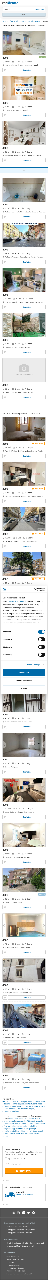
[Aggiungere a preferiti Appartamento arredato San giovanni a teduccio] (4, 501)
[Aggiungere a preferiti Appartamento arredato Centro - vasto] (4, 352)
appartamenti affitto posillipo (24, 1128)
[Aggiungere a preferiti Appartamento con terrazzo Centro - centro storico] (4, 262)
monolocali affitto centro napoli (21, 1109)
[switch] (41, 639)
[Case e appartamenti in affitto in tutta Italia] (10, 3)
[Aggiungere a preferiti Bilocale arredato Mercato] (4, 115)
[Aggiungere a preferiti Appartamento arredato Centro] (4, 817)
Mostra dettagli (33, 665)
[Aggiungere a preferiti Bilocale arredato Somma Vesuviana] (4, 862)
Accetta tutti (24, 672)
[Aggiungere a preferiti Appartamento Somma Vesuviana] (4, 1043)
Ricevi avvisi (25, 1170)
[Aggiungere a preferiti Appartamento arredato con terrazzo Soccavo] (4, 546)
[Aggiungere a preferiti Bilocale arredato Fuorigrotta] (4, 70)
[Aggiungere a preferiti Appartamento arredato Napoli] (4, 307)
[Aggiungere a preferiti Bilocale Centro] (4, 727)
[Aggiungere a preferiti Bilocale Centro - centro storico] (4, 397)
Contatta (27, 70)
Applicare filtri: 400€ (16, 1159)
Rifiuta (24, 689)
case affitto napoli (16, 1118)
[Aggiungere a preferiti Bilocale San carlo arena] (4, 160)
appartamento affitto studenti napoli (17, 1123)
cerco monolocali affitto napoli (14, 1101)
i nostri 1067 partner (17, 602)
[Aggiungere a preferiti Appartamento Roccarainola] (4, 907)
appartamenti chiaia (10, 1111)
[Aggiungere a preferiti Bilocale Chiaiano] (4, 217)
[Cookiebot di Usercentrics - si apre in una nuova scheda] (34, 589)
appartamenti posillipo (11, 1106)
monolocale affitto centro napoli (29, 1121)
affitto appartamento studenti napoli (28, 1104)
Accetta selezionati (24, 681)
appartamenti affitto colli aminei (15, 1131)
